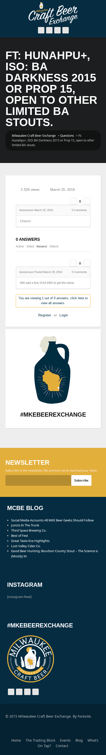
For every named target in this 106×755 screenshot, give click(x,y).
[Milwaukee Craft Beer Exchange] (53, 13)
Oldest (54, 246)
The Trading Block (40, 740)
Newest (41, 246)
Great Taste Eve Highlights (30, 541)
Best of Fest (19, 535)
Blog (79, 740)
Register (44, 315)
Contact (62, 745)
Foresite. (85, 716)
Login (63, 315)
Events (65, 740)
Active (20, 246)
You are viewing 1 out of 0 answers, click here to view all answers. (53, 300)
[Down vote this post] (87, 201)
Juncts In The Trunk (25, 525)
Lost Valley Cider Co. (26, 546)
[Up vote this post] (73, 201)
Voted (30, 246)
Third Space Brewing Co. (28, 530)
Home (16, 740)
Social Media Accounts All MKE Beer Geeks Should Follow (52, 520)
